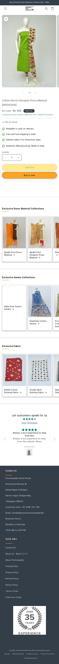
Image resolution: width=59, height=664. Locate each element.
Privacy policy (32, 654)
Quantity (5, 152)
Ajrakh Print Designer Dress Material (37, 255)
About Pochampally (14, 560)
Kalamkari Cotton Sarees (38, 322)
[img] (29, 419)
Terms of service (47, 654)
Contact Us (10, 548)
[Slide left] (23, 93)
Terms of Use (11, 591)
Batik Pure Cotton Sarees (13, 307)
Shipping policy (30, 658)
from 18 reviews (29, 423)
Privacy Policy (11, 572)
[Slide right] (36, 93)
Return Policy (11, 585)
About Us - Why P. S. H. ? (16, 554)
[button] (5, 9)
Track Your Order (13, 597)
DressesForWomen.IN (25, 650)
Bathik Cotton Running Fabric (11, 391)
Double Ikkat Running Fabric (37, 391)
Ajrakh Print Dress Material (13, 253)
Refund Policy (12, 579)
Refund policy (18, 654)
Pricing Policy (11, 566)
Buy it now (29, 175)
